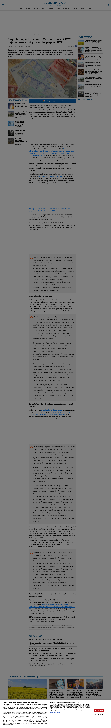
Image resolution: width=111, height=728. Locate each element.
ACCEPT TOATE (99, 710)
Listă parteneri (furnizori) (55, 712)
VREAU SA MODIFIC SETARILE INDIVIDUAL (98, 715)
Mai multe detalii (10, 710)
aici (25, 719)
